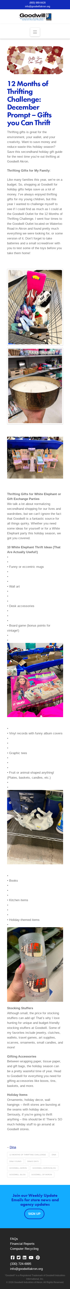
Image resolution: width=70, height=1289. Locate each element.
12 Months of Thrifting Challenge (27, 1155)
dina (54, 1155)
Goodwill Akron (18, 1168)
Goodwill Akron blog (44, 1168)
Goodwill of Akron (41, 1175)
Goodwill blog (17, 1175)
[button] (35, 32)
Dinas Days (33, 1161)
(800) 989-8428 (37, 2)
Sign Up (34, 1213)
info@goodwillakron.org (37, 6)
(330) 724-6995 (20, 1264)
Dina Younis (15, 1161)
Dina (13, 1147)
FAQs (14, 1239)
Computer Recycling (24, 1249)
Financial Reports (22, 1243)
